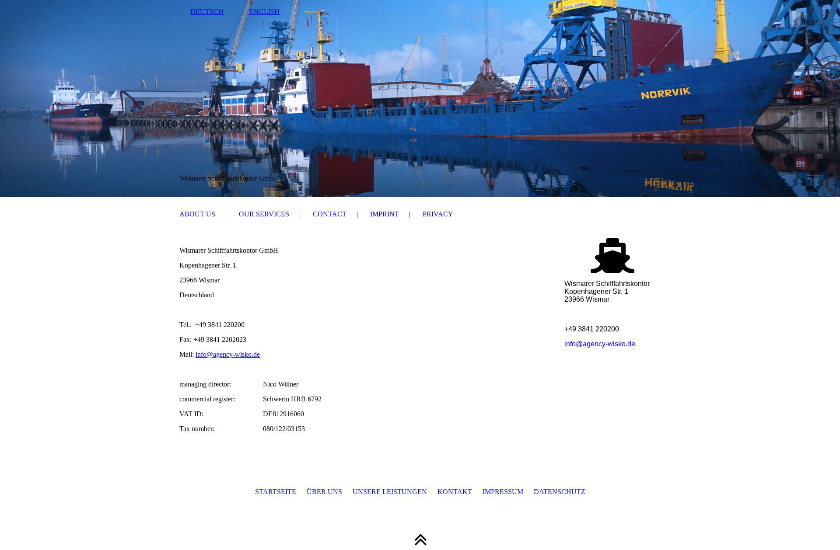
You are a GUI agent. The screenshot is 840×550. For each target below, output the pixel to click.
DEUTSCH (207, 11)
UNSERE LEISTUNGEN (390, 491)
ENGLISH (264, 11)
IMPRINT (384, 214)
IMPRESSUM (503, 491)
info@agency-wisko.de (228, 354)
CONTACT (329, 214)
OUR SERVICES (264, 214)
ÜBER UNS (324, 491)
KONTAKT (449, 491)
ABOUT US (197, 214)
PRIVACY (438, 214)
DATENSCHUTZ (559, 491)
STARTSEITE (275, 491)
